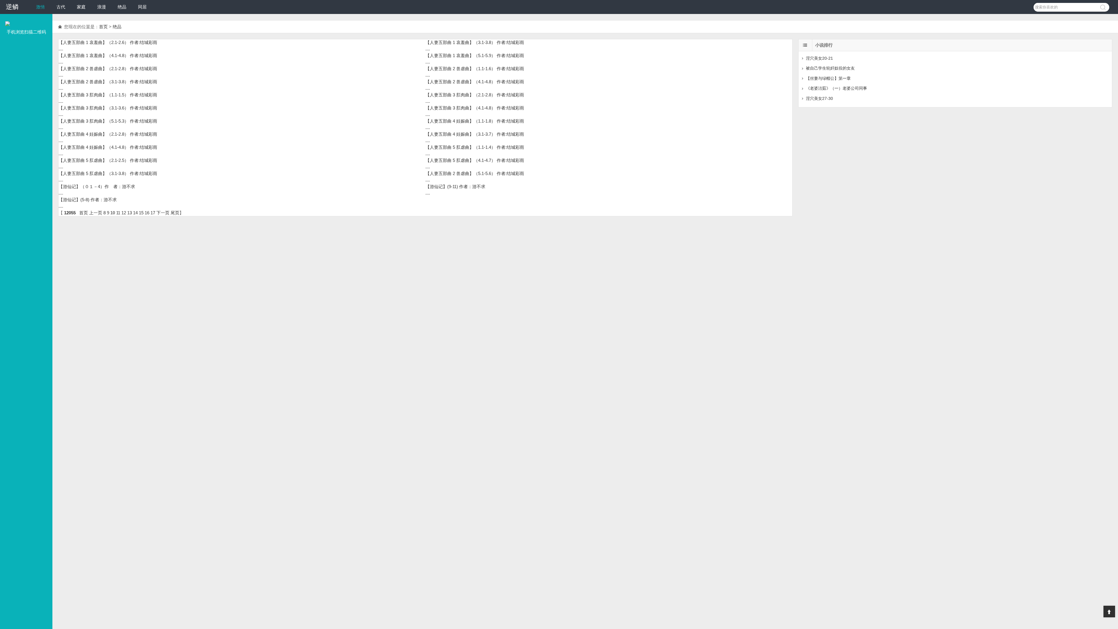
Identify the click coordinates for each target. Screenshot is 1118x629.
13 (129, 212)
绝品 (122, 6)
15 (141, 212)
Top (1109, 611)
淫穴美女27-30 (819, 98)
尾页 (175, 212)
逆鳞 (12, 6)
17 (153, 212)
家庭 (81, 6)
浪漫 (101, 6)
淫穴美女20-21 (819, 58)
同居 (142, 6)
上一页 (95, 212)
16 (147, 212)
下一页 (162, 212)
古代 (60, 6)
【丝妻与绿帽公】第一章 (828, 78)
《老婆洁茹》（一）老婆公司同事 (836, 88)
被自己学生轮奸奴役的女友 (830, 68)
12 (123, 212)
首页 (103, 26)
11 (118, 212)
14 (135, 212)
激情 (40, 6)
